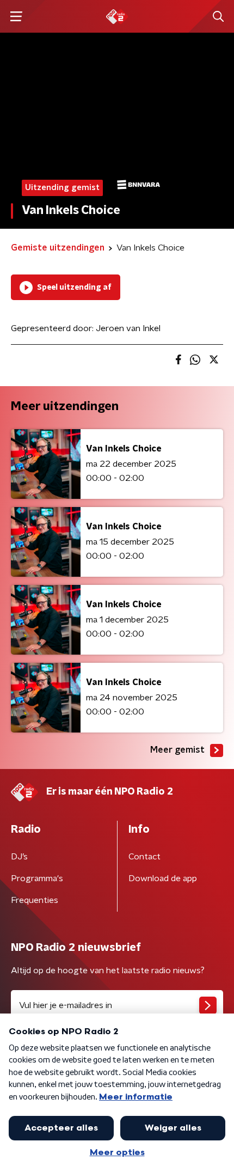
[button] (16, 17)
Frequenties (34, 900)
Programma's (37, 878)
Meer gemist (177, 750)
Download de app (162, 878)
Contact (144, 856)
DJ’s (19, 856)
